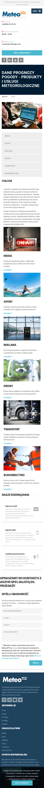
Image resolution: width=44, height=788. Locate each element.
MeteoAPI (4, 96)
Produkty (5, 717)
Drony (8, 158)
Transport (10, 166)
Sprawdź (7, 270)
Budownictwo (11, 173)
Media (7, 136)
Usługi (4, 714)
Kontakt (5, 724)
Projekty (5, 721)
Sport (8, 143)
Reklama (9, 151)
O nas (4, 710)
